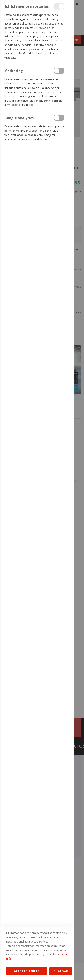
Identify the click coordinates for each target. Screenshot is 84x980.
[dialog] (37, 490)
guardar (60, 971)
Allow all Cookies (27, 971)
